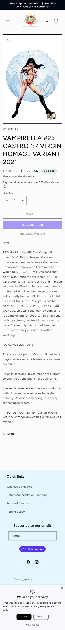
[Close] (62, 587)
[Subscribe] (52, 535)
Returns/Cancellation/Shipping (27, 495)
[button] (8, 20)
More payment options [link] (32, 233)
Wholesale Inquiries (19, 486)
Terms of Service (18, 503)
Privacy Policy (38, 606)
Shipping (7, 176)
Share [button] (11, 433)
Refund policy (16, 511)
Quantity (8, 193)
